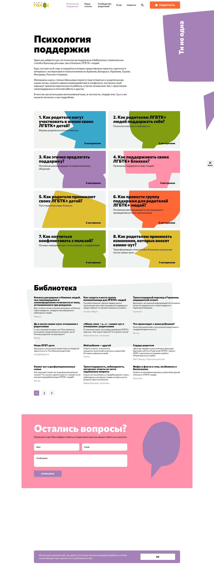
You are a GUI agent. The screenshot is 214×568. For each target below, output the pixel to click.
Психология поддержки (72, 5)
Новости (131, 5)
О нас (119, 5)
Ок (157, 557)
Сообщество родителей (104, 5)
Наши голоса (88, 5)
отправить (47, 474)
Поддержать (167, 5)
